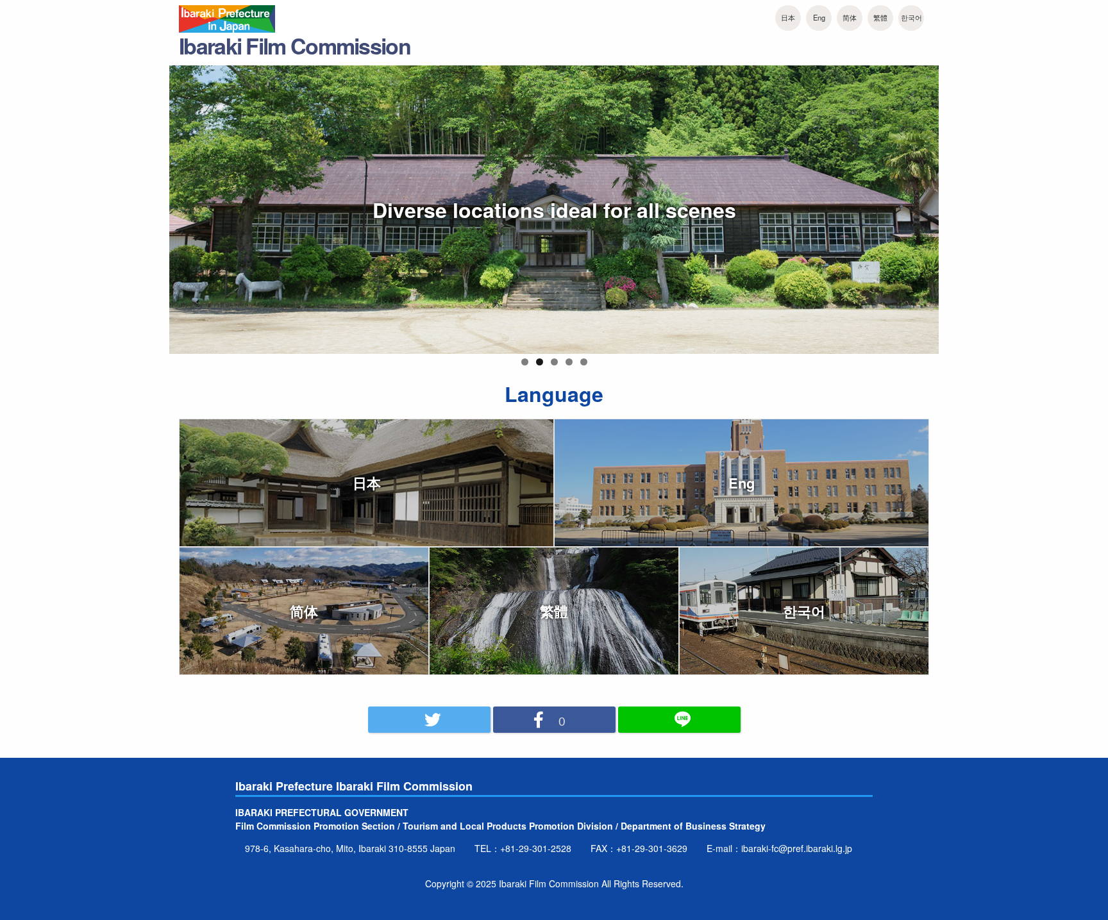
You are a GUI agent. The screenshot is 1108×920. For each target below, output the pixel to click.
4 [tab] (569, 361)
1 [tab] (524, 361)
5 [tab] (583, 361)
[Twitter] (429, 720)
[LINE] (679, 720)
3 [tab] (554, 361)
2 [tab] (539, 361)
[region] (554, 217)
